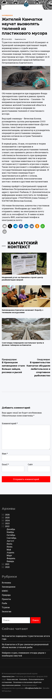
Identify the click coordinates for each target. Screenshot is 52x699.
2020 (7, 567)
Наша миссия (12, 679)
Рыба (4, 603)
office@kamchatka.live (33, 688)
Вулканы (6, 582)
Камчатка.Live (20, 39)
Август (10, 541)
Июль (9, 543)
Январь (10, 561)
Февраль (11, 558)
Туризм (6, 607)
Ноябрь (10, 532)
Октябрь (11, 535)
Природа (6, 595)
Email (5, 464)
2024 (7, 520)
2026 (7, 514)
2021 (7, 564)
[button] (4, 226)
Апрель (10, 552)
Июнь (9, 546)
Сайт (30, 464)
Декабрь (11, 529)
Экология (6, 611)
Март (9, 555)
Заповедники (7, 15)
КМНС (5, 591)
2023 (7, 523)
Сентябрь (11, 538)
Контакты (23, 679)
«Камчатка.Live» (8, 676)
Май (9, 549)
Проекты (6, 599)
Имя (5, 453)
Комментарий (10, 423)
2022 (7, 526)
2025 (7, 517)
